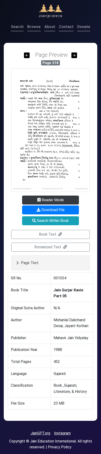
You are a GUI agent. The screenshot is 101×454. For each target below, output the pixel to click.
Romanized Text (48, 247)
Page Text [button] (30, 263)
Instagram (62, 433)
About (49, 26)
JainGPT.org (40, 433)
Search (17, 26)
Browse (34, 26)
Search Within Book (52, 220)
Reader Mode (52, 200)
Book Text (48, 234)
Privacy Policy (59, 447)
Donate (83, 26)
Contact (66, 26)
